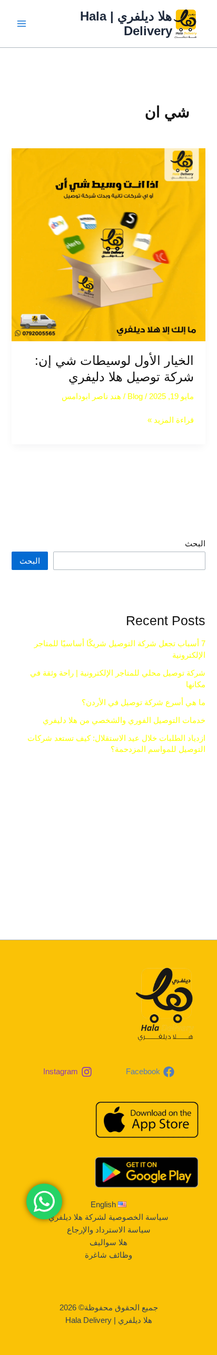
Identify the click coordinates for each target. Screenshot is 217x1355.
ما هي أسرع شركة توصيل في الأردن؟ (143, 702)
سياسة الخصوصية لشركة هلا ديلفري (108, 1217)
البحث (195, 543)
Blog (135, 396)
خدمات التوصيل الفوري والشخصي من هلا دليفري (124, 720)
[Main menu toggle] (22, 24)
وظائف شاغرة (108, 1255)
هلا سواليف (108, 1242)
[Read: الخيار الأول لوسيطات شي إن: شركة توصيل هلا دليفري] (108, 244)
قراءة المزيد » (170, 419)
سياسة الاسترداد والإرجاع (109, 1230)
